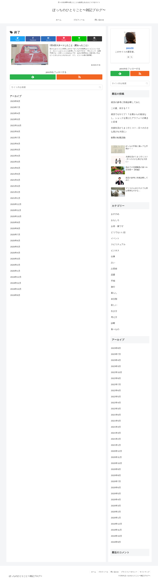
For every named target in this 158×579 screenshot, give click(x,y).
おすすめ (115, 214)
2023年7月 (15, 107)
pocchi (130, 48)
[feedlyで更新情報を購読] (33, 77)
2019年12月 (15, 277)
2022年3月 (15, 162)
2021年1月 (15, 198)
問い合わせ (115, 572)
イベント (115, 238)
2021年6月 (15, 168)
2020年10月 (15, 216)
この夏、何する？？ (120, 108)
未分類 (114, 299)
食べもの (115, 329)
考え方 (114, 317)
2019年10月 (15, 289)
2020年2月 (15, 265)
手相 (113, 281)
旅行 (113, 287)
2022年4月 (15, 156)
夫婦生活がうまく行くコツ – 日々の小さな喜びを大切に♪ (130, 130)
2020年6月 (15, 240)
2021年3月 (15, 186)
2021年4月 (15, 180)
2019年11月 (15, 283)
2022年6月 (15, 143)
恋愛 (113, 275)
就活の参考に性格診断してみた (125, 102)
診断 (113, 323)
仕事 (113, 256)
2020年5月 (15, 246)
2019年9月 (15, 295)
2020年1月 (15, 271)
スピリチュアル (118, 244)
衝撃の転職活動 (118, 137)
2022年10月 (15, 125)
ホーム (93, 572)
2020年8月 (15, 228)
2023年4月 (15, 113)
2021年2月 (15, 192)
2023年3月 (15, 119)
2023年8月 (15, 101)
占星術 (114, 269)
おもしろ (115, 220)
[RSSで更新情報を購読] (79, 77)
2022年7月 (15, 137)
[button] (94, 38)
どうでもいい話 (118, 232)
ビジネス (115, 250)
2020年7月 (15, 234)
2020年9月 (15, 222)
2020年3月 (15, 259)
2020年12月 (15, 204)
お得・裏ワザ (117, 226)
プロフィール (103, 572)
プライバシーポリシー (129, 572)
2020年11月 (15, 210)
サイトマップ (144, 572)
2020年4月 (15, 253)
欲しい (114, 305)
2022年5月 (15, 150)
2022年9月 (15, 131)
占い (113, 263)
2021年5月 (15, 174)
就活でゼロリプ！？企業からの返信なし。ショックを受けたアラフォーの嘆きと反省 (129, 118)
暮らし (114, 293)
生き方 (114, 311)
